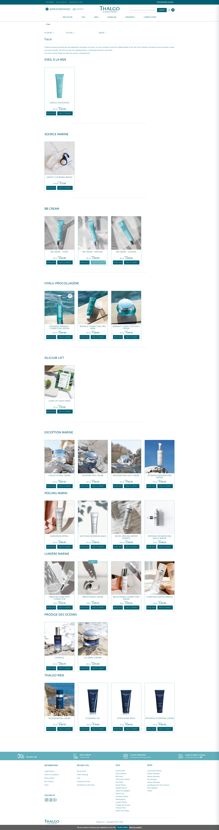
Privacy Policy (49, 778)
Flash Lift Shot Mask (59, 401)
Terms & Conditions (51, 775)
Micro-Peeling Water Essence (126, 537)
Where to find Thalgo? (60, 9)
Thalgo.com (100, 822)
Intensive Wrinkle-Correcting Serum (59, 327)
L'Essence (59, 658)
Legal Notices (49, 771)
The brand (50, 2)
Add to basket (65, 113)
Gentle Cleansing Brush (59, 177)
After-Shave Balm (126, 718)
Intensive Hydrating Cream (159, 718)
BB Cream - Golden (126, 252)
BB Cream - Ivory (59, 252)
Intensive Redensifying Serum (159, 476)
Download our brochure (86, 785)
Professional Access (165, 2)
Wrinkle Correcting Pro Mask (93, 327)
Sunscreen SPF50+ (59, 536)
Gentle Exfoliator (59, 103)
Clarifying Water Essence (159, 597)
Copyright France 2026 (114, 822)
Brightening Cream (93, 597)
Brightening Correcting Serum (126, 598)
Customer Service (83, 781)
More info (51, 113)
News (46, 785)
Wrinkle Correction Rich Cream (126, 327)
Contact (80, 9)
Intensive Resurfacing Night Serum (159, 537)
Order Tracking (82, 775)
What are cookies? (135, 827)
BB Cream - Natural (93, 252)
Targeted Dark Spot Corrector (59, 598)
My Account (81, 771)
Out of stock (98, 262)
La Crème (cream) (93, 658)
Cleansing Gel (92, 718)
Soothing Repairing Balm (93, 536)
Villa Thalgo (61, 2)
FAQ (78, 778)
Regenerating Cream (59, 718)
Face (48, 24)
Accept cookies (122, 827)
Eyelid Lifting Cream (59, 475)
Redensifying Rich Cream (126, 475)
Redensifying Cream (92, 475)
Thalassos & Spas (76, 2)
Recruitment (49, 781)
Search (162, 10)
